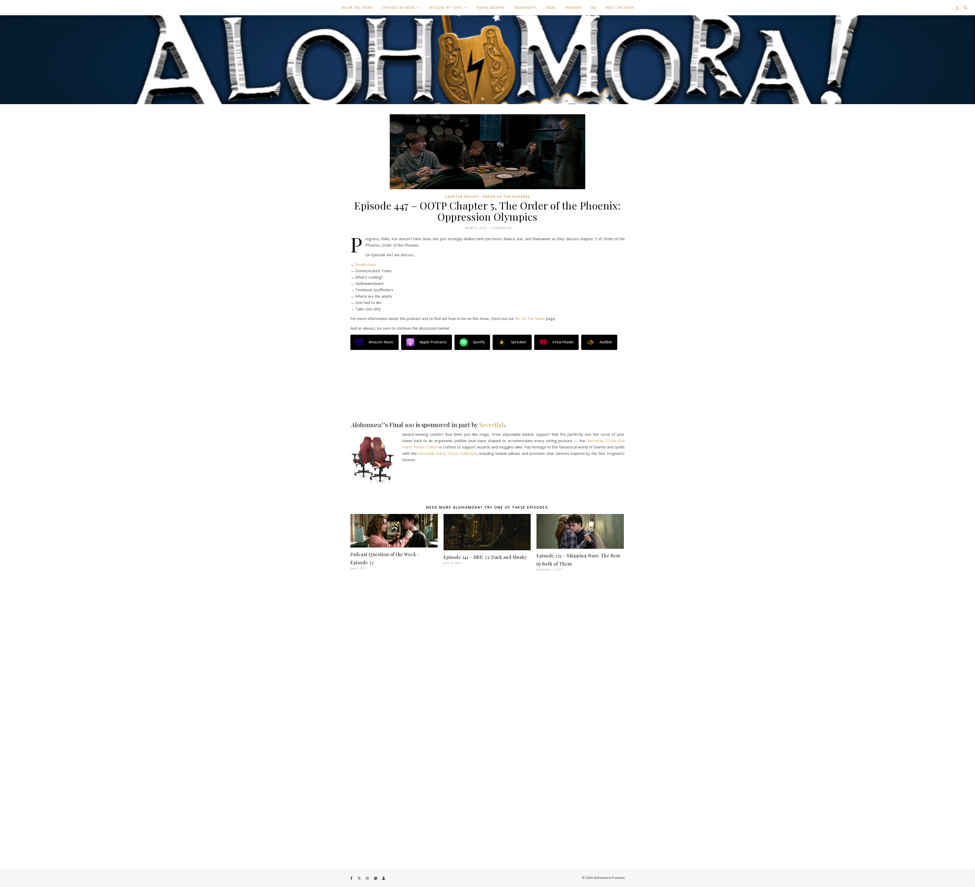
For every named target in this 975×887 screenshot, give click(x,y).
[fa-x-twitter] (360, 878)
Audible (605, 341)
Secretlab (492, 425)
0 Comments (500, 227)
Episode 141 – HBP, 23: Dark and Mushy (485, 557)
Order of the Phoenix (506, 197)
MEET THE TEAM (620, 7)
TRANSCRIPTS (525, 7)
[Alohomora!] (487, 59)
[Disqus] (487, 654)
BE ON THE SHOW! (357, 7)
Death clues (365, 264)
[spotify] (376, 878)
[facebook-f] (351, 878)
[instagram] (367, 878)
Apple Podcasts (433, 341)
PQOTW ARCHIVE (490, 7)
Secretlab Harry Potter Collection (447, 453)
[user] (383, 878)
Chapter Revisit (462, 197)
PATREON (573, 7)
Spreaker (519, 341)
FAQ (593, 7)
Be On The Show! (530, 318)
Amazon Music (381, 341)
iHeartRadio (563, 341)
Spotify (479, 341)
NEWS (551, 7)
